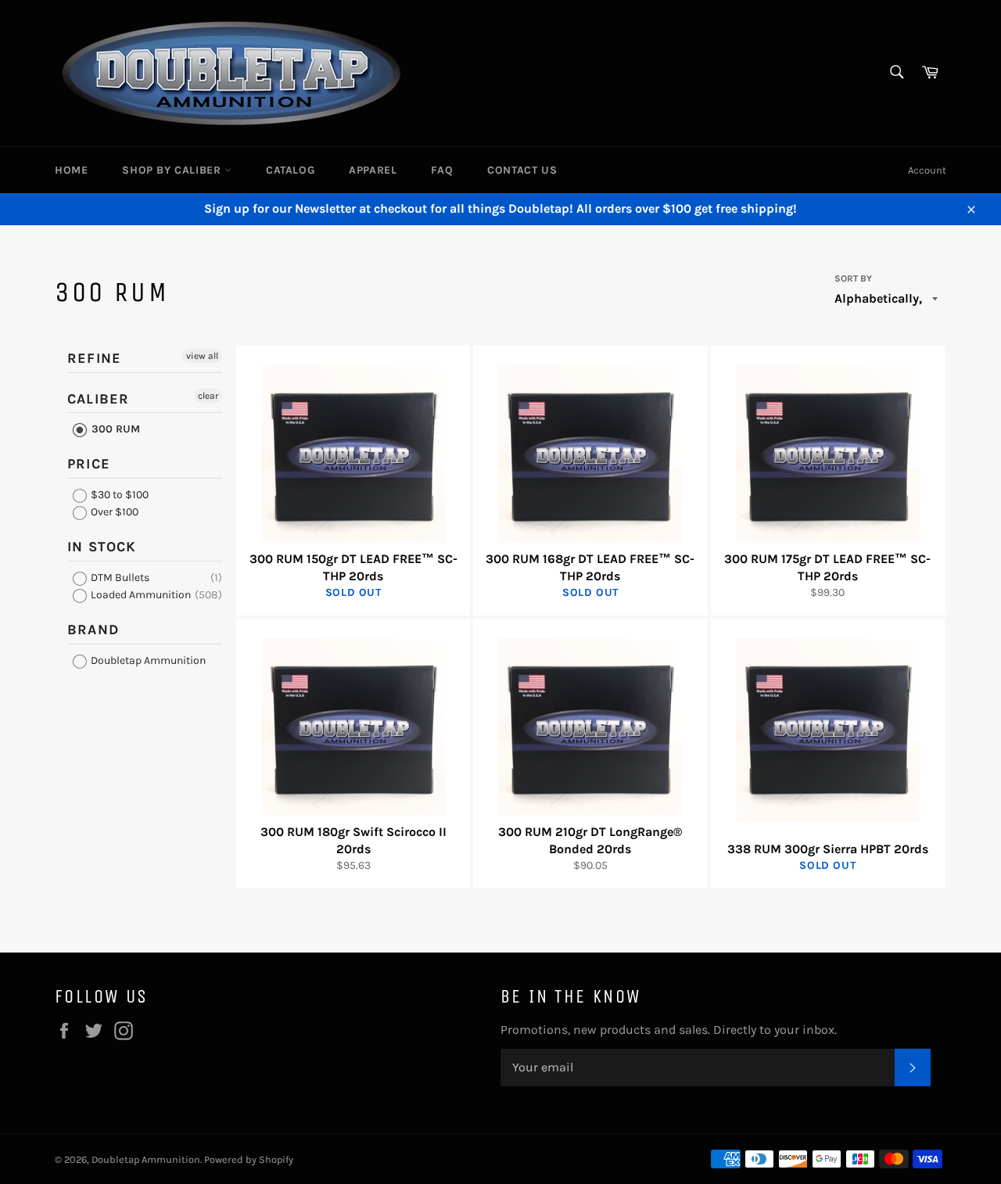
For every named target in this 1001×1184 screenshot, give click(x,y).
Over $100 (113, 511)
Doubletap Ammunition (147, 660)
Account (927, 170)
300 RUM (114, 429)
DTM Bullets (118, 577)
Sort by (853, 278)
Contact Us (522, 170)
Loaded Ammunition (139, 594)
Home (71, 170)
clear (208, 395)
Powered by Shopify (248, 1159)
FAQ (442, 170)
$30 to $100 (118, 494)
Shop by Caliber (173, 170)
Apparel (372, 170)
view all (202, 355)
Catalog (290, 170)
